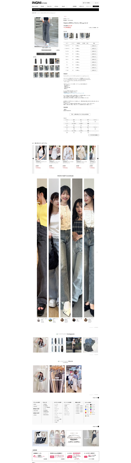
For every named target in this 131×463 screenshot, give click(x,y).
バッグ (56, 414)
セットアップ (67, 413)
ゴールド (93, 414)
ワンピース (57, 408)
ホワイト (88, 404)
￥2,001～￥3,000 (79, 405)
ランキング (45, 413)
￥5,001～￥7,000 (79, 410)
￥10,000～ (78, 413)
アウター (56, 405)
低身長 (66, 405)
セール (44, 408)
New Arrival (36, 410)
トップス (56, 404)
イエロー (88, 411)
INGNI (35, 404)
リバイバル (67, 411)
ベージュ (88, 407)
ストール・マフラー (58, 413)
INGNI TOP (34, 12)
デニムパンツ (67, 404)
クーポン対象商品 (46, 407)
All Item (35, 415)
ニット (56, 407)
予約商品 (45, 404)
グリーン (93, 407)
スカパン (66, 407)
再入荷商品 (45, 405)
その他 (56, 422)
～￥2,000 (78, 404)
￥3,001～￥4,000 (79, 407)
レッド (88, 412)
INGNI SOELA (46, 414)
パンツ (38, 12)
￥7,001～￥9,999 (79, 411)
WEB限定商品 (46, 411)
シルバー (88, 414)
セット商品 (57, 420)
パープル (93, 409)
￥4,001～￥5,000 (79, 408)
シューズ (56, 416)
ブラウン (66, 410)
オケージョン (67, 414)
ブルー (88, 409)
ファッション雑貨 (58, 419)
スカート (56, 410)
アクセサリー (57, 417)
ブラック (93, 404)
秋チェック (67, 408)
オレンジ (93, 412)
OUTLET (35, 406)
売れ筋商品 (45, 410)
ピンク (93, 411)
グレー (88, 406)
